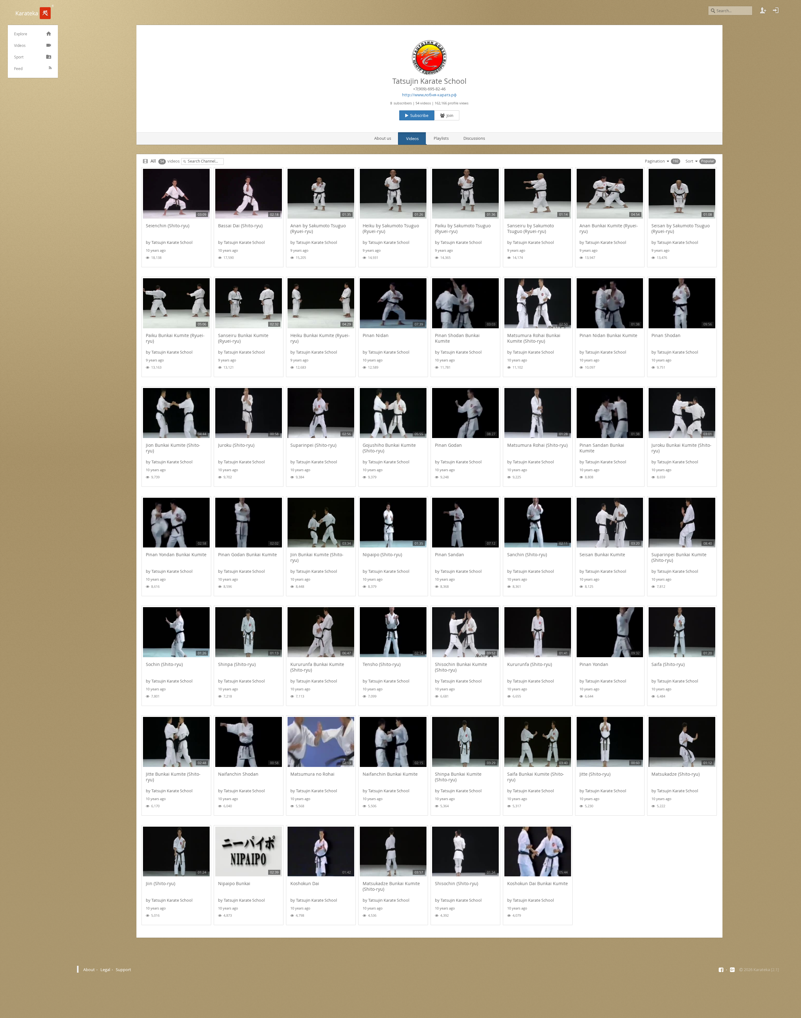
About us (382, 138)
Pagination (661, 161)
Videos (412, 138)
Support (123, 969)
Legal (105, 969)
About (89, 969)
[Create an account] (763, 10)
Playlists (441, 138)
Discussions (474, 138)
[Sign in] (775, 10)
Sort (699, 161)
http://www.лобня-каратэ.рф (429, 95)
